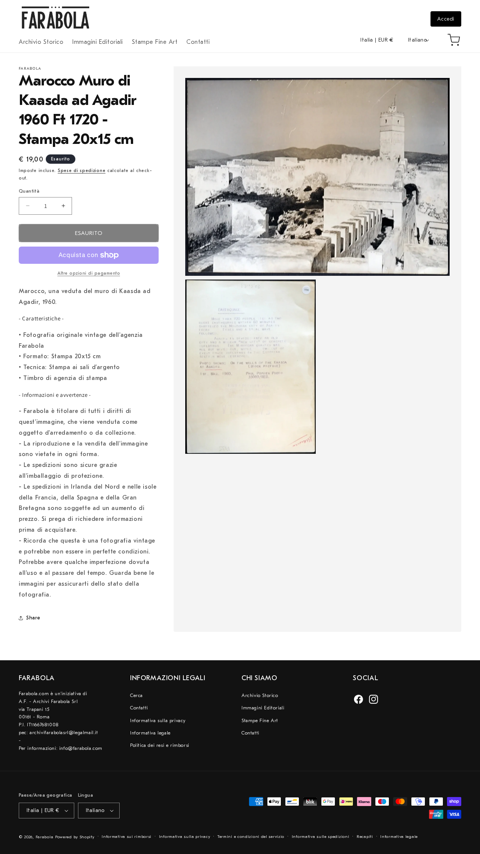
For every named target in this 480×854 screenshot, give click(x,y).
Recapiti (365, 836)
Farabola (45, 837)
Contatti (139, 707)
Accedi (445, 19)
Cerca (136, 695)
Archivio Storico (260, 695)
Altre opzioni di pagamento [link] (88, 273)
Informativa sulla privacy (158, 720)
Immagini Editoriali (263, 707)
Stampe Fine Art (260, 720)
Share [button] (33, 618)
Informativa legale (150, 733)
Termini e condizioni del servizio (251, 836)
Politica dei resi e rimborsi (159, 745)
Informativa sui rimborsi (127, 836)
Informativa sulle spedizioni (321, 836)
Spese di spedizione (81, 170)
